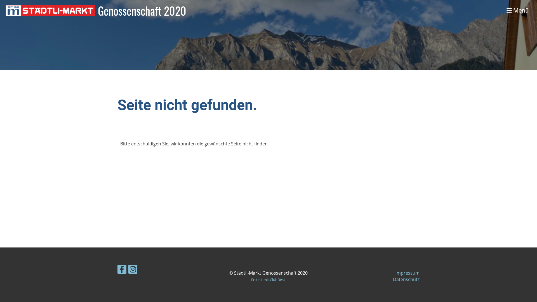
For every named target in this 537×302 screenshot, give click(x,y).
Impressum (407, 273)
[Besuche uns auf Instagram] (132, 270)
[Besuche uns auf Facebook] (121, 270)
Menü (520, 10)
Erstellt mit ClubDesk (268, 279)
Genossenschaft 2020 (142, 10)
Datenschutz (406, 279)
